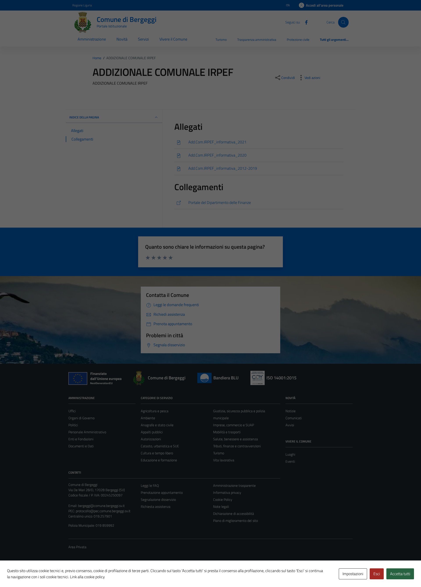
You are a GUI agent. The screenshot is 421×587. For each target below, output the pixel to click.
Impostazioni (353, 574)
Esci (376, 574)
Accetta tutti (400, 574)
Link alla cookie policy (87, 577)
